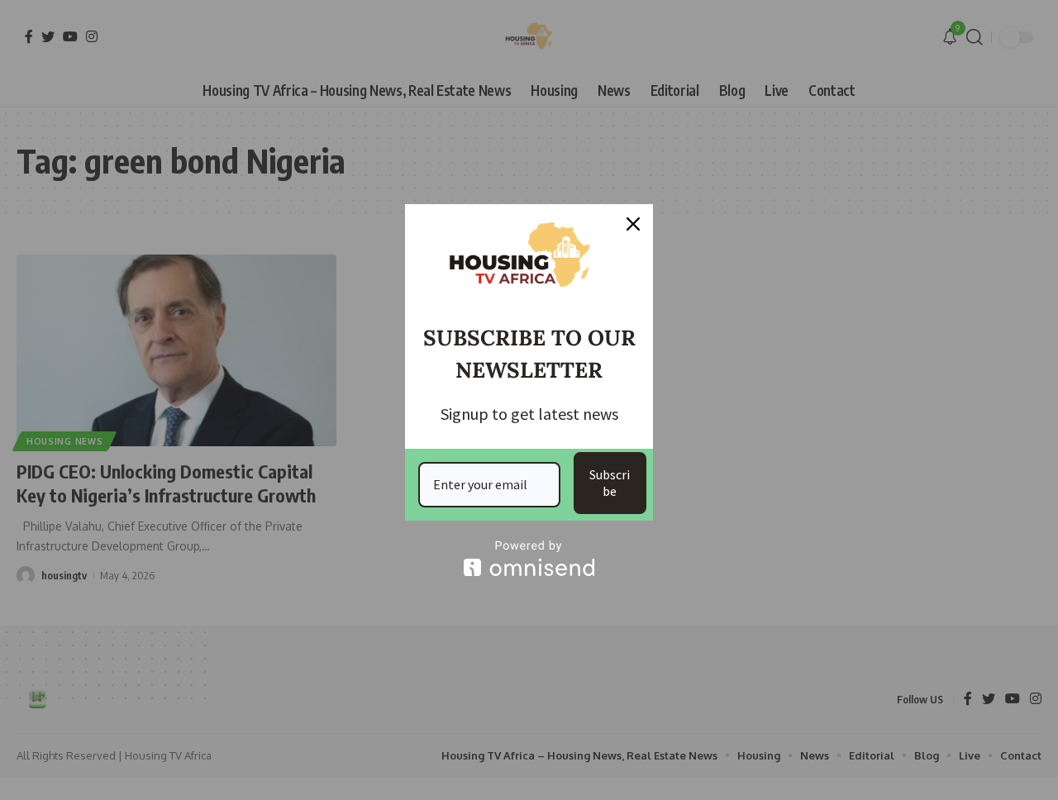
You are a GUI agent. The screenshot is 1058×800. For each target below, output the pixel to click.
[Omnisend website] (529, 558)
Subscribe (609, 482)
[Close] (633, 224)
